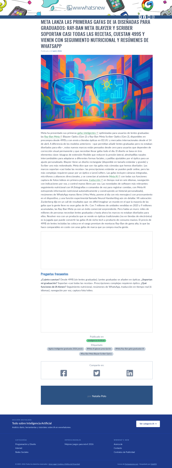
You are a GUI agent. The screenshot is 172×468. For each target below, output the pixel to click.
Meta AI (113, 176)
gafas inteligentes (86, 133)
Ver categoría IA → (148, 424)
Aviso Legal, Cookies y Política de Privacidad (64, 464)
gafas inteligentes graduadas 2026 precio (66, 349)
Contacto (118, 448)
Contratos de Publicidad (124, 452)
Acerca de (118, 444)
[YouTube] (148, 17)
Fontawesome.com (131, 464)
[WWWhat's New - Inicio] (86, 7)
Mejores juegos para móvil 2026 (79, 444)
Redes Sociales (21, 452)
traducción (94, 180)
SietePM (154, 464)
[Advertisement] (97, 250)
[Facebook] (144, 17)
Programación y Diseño (25, 444)
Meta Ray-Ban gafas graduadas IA (130, 349)
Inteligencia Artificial (96, 341)
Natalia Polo (99, 396)
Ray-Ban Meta (52, 137)
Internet (18, 448)
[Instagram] (153, 17)
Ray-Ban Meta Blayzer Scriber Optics (97, 354)
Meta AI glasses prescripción (99, 349)
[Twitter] (140, 17)
